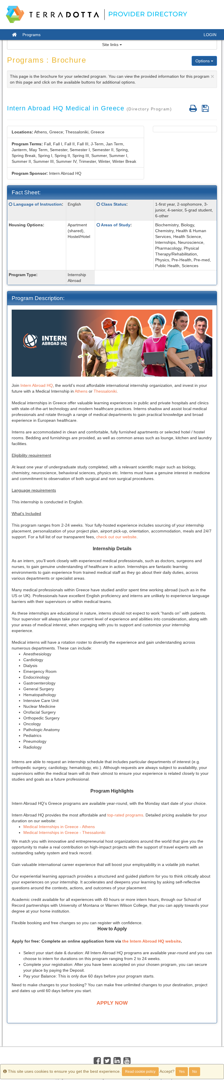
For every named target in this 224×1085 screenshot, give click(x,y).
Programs (31, 34)
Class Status (113, 204)
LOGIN (210, 34)
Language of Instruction (37, 204)
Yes (182, 1072)
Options (203, 61)
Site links (111, 44)
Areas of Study (115, 225)
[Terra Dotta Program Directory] (99, 14)
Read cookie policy (140, 1072)
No (194, 1072)
